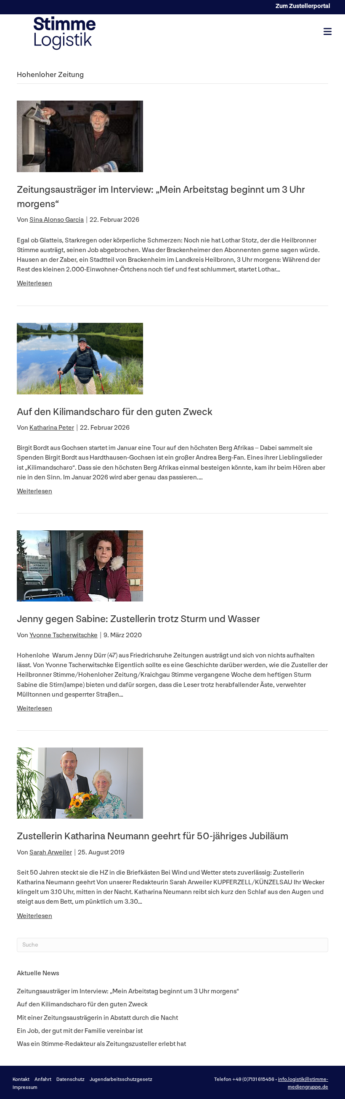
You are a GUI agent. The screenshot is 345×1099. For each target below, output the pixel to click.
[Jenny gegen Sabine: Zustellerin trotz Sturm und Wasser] (80, 566)
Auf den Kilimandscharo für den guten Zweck (114, 412)
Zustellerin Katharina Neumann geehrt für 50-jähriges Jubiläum (152, 836)
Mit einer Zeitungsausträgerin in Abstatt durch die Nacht (97, 1018)
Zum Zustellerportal (303, 6)
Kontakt (21, 1079)
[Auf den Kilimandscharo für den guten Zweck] (80, 358)
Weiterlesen (34, 283)
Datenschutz (70, 1079)
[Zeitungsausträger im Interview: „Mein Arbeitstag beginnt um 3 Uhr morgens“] (80, 136)
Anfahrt (42, 1079)
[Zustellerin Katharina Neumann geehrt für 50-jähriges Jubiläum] (80, 783)
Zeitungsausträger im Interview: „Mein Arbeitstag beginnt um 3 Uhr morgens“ (128, 991)
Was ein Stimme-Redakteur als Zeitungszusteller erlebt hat (101, 1044)
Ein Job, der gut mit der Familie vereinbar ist (80, 1031)
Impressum (25, 1087)
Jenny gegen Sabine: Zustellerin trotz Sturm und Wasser (138, 619)
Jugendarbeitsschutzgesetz (121, 1079)
